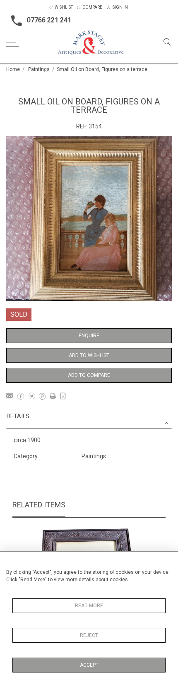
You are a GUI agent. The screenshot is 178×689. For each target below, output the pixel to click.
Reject (89, 635)
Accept (89, 665)
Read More (89, 605)
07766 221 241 (49, 20)
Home (13, 69)
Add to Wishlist (89, 355)
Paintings (39, 69)
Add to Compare (89, 375)
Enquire (89, 336)
